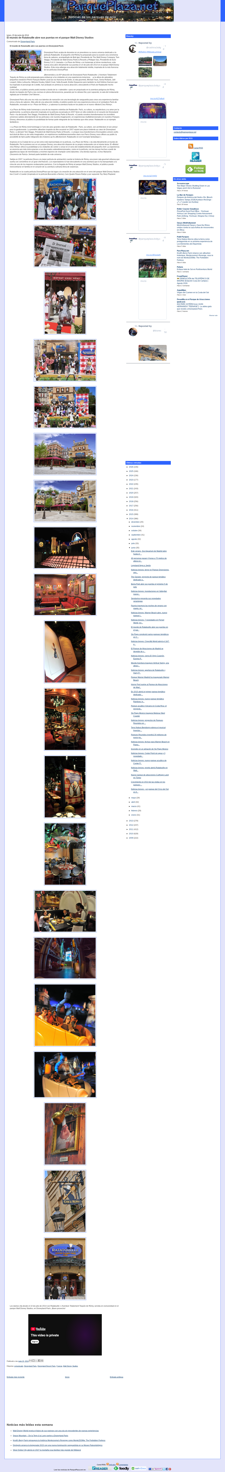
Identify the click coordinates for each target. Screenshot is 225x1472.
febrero (134, 811)
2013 (131, 821)
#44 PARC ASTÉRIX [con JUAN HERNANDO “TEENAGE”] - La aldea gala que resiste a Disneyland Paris (194, 306)
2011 (131, 829)
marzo (134, 806)
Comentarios (123, 1465)
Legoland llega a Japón (141, 565)
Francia (59, 1366)
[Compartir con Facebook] (39, 1360)
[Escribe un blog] (33, 1360)
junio (133, 548)
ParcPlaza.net (183, 251)
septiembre (136, 535)
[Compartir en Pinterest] (42, 1360)
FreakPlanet (182, 276)
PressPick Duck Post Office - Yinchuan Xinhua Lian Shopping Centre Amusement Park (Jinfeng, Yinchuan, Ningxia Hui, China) (195, 213)
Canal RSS (198, 148)
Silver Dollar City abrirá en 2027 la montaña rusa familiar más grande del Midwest (47, 1450)
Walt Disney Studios (70, 1366)
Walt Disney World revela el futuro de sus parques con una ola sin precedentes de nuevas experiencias (56, 1431)
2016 (131, 510)
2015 (131, 514)
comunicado (18, 1366)
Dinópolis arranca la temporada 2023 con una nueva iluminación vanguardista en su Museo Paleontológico (57, 1445)
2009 (131, 838)
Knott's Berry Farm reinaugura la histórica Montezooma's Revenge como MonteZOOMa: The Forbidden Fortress (59, 1440)
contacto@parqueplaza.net (185, 132)
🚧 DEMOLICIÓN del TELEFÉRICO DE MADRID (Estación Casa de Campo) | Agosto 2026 (193, 280)
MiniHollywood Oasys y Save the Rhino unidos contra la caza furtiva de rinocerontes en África (195, 227)
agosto (134, 539)
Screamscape (183, 183)
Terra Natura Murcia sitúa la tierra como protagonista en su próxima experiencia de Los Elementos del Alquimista (194, 241)
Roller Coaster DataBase (188, 209)
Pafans (180, 267)
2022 (131, 484)
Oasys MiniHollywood (186, 223)
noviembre (136, 526)
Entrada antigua (116, 1377)
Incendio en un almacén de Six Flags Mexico (149, 749)
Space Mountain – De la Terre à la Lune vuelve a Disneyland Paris (40, 1436)
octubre (134, 531)
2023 (131, 480)
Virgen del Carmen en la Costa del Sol (193, 292)
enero (134, 815)
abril (133, 802)
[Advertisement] (112, 26)
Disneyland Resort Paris (47, 1366)
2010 (131, 834)
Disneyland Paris (28, 41)
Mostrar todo (213, 315)
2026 (131, 467)
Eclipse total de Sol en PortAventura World (194, 269)
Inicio (67, 1377)
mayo (133, 798)
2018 (131, 501)
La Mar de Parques (185, 195)
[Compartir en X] (36, 1360)
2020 (131, 493)
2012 (131, 825)
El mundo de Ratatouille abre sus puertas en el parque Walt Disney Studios (50, 37)
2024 (131, 475)
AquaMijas (181, 290)
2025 (131, 471)
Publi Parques (183, 237)
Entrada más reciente (15, 1377)
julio (133, 543)
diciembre (135, 522)
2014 (131, 519)
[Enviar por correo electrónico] (30, 1360)
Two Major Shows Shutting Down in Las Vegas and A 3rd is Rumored (193, 187)
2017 (131, 506)
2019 (131, 497)
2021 (131, 488)
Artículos (112, 1465)
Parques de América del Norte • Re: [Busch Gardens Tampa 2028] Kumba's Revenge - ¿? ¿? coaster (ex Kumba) (194, 199)
